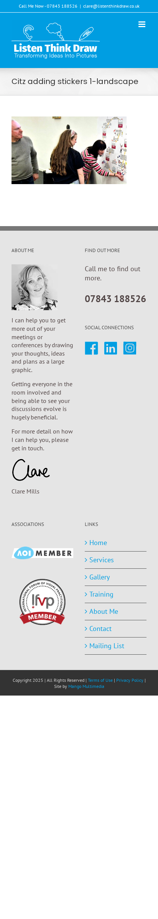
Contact (100, 628)
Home (98, 542)
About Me (103, 611)
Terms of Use (100, 680)
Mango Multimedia (86, 686)
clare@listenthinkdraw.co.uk (111, 6)
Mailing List (106, 645)
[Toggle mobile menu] (142, 24)
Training (101, 594)
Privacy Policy (129, 680)
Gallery (99, 577)
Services (101, 559)
